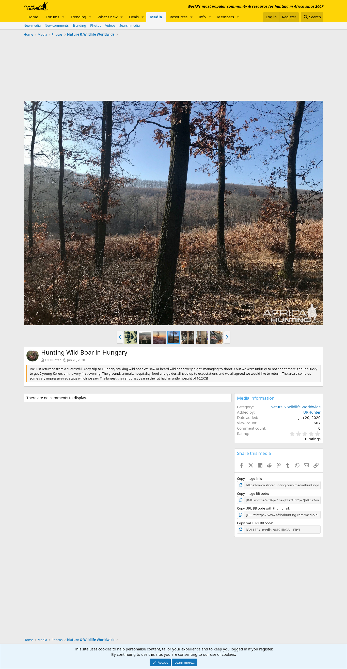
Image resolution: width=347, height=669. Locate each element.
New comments (57, 25)
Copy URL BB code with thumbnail (263, 508)
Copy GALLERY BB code (254, 523)
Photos (95, 25)
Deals (134, 16)
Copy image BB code (252, 493)
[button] (63, 17)
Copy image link (249, 478)
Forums (52, 16)
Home (32, 16)
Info (202, 16)
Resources (178, 16)
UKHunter (53, 360)
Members (225, 16)
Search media (129, 25)
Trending (78, 16)
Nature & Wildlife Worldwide (296, 406)
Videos (110, 25)
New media (32, 25)
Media (156, 16)
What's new (108, 16)
